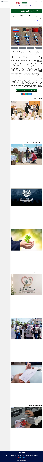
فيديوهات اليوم (30, 5)
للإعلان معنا (19, 455)
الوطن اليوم (35, 455)
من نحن (31, 455)
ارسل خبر (27, 455)
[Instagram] (22, 457)
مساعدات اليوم (15, 5)
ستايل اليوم (9, 5)
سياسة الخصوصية (13, 455)
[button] (31, 94)
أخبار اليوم (35, 5)
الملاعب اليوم (20, 5)
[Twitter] (23, 457)
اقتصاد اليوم (25, 5)
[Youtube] (18, 457)
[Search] (2, 1)
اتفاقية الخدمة (7, 455)
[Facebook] (24, 457)
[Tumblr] (19, 457)
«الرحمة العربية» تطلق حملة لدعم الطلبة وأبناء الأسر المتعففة (35, 405)
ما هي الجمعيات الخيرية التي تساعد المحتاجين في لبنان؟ (35, 272)
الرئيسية (39, 5)
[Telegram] (20, 457)
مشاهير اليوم (4, 5)
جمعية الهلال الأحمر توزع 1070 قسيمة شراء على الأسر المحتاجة (34, 142)
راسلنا (23, 455)
